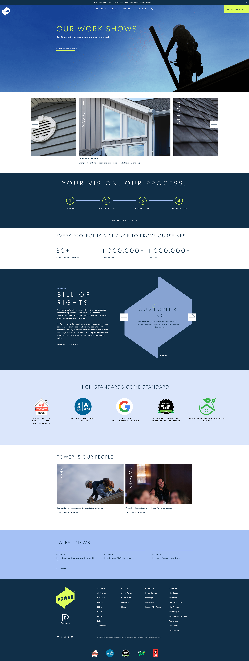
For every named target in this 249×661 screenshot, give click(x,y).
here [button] (131, 2)
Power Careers (151, 593)
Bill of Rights (174, 612)
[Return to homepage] (6, 11)
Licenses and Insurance (178, 616)
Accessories (102, 626)
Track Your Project (176, 602)
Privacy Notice (142, 637)
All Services (101, 593)
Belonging (125, 602)
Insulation (101, 616)
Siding (99, 607)
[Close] (246, 2)
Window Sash (174, 630)
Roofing (100, 602)
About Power (126, 593)
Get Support (174, 593)
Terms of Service (154, 637)
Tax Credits (173, 626)
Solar (99, 621)
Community (126, 598)
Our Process (174, 607)
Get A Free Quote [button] (236, 9)
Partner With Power (153, 607)
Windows (101, 598)
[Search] (152, 9)
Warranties (173, 621)
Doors (99, 612)
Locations (173, 598)
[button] (246, 2)
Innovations (150, 602)
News (123, 607)
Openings (149, 598)
